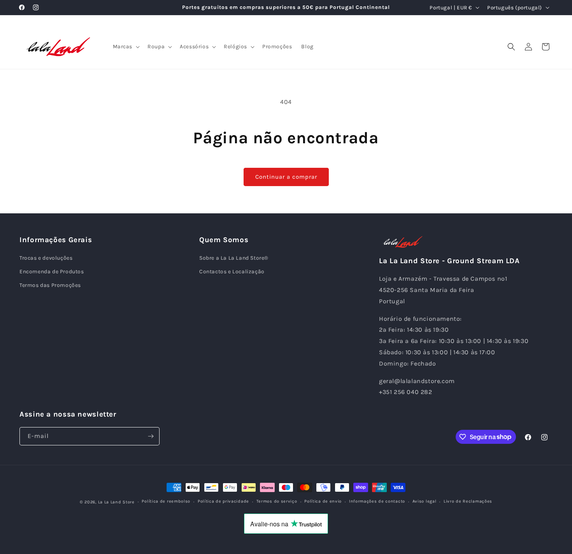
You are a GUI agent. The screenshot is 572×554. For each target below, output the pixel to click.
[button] (125, 47)
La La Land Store (116, 502)
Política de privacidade (223, 501)
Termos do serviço (276, 501)
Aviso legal (424, 501)
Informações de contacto (377, 501)
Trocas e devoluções (45, 258)
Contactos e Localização (232, 271)
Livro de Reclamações (468, 501)
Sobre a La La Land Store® (233, 258)
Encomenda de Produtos (51, 271)
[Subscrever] (150, 436)
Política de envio (323, 501)
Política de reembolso (166, 501)
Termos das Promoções (50, 285)
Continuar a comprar (286, 176)
